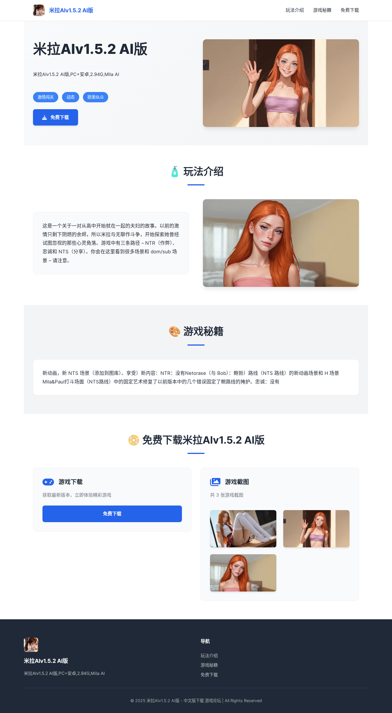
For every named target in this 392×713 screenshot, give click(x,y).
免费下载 (350, 10)
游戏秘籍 (322, 10)
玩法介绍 (295, 10)
